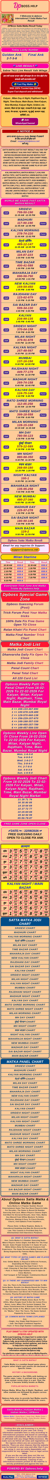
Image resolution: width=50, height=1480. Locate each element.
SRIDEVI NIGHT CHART (25, 975)
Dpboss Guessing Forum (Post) (25, 605)
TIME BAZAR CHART (25, 949)
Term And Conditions (28, 1477)
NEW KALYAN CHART (25, 958)
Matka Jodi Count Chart (25, 649)
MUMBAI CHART (25, 987)
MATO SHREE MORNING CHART (25, 1004)
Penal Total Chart (25, 673)
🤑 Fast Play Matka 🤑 (25, 84)
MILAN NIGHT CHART (25, 979)
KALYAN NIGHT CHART (25, 983)
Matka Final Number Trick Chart (25, 636)
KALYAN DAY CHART (25, 1000)
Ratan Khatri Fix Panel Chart (25, 629)
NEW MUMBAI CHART (25, 1043)
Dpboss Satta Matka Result (25, 540)
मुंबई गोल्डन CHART (25, 1021)
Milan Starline (25, 557)
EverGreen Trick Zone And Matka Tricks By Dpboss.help (25, 587)
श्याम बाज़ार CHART (25, 1030)
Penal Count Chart (25, 668)
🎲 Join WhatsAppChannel (25, 121)
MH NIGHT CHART (25, 1026)
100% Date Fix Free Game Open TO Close (25, 622)
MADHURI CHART (25, 932)
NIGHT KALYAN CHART (25, 1034)
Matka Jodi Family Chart (25, 663)
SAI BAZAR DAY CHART (25, 966)
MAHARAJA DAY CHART (25, 953)
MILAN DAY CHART (25, 945)
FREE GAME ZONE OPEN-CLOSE (25, 823)
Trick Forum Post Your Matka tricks (25, 614)
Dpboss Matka (9, 1416)
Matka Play (8, 1477)
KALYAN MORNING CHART (25, 936)
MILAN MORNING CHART (25, 1013)
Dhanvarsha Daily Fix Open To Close (25, 656)
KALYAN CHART (25, 970)
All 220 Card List (25, 678)
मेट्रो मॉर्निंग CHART (25, 941)
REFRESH (42, 1477)
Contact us (29, 1476)
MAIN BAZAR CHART (25, 1055)
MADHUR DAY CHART (25, 1047)
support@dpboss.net (28, 141)
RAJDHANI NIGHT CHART (25, 992)
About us (20, 1476)
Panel (43, 213)
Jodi (6, 213)
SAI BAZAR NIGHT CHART (25, 1051)
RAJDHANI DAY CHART (25, 962)
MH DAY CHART (25, 1017)
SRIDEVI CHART (25, 928)
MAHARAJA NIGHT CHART (25, 1038)
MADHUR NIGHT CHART (25, 996)
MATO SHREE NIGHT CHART (25, 1009)
